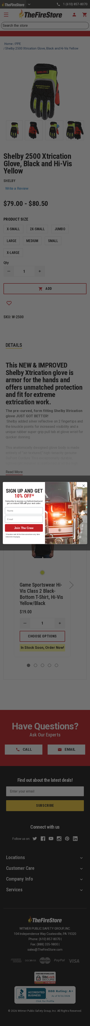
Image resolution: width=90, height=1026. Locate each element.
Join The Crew (23, 527)
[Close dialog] (83, 485)
